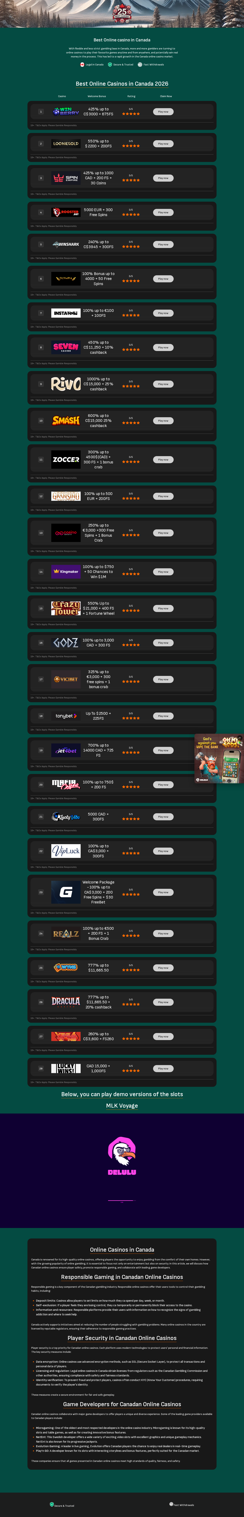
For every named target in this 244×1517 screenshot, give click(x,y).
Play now (163, 111)
